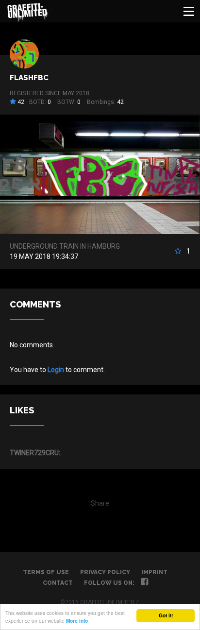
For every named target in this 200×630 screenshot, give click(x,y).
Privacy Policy (105, 572)
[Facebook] (144, 583)
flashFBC (29, 77)
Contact (58, 582)
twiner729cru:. (36, 453)
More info (77, 620)
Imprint (154, 572)
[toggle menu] (189, 11)
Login (56, 370)
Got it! (166, 615)
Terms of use (46, 572)
